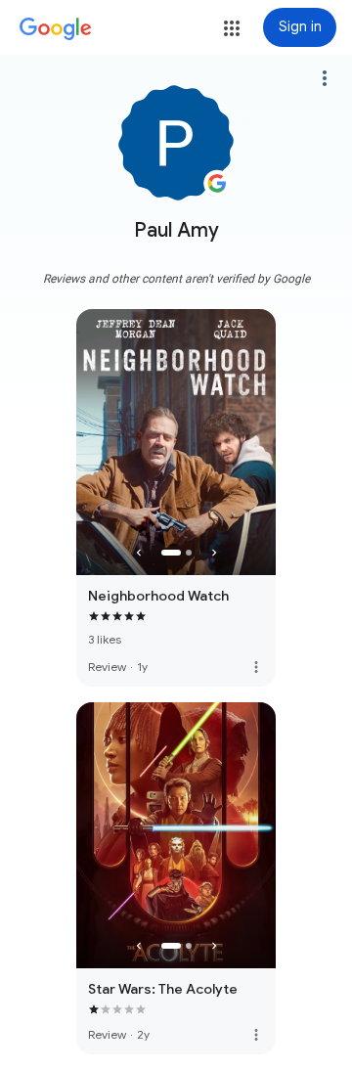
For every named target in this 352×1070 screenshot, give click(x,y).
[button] (231, 28)
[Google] (56, 29)
